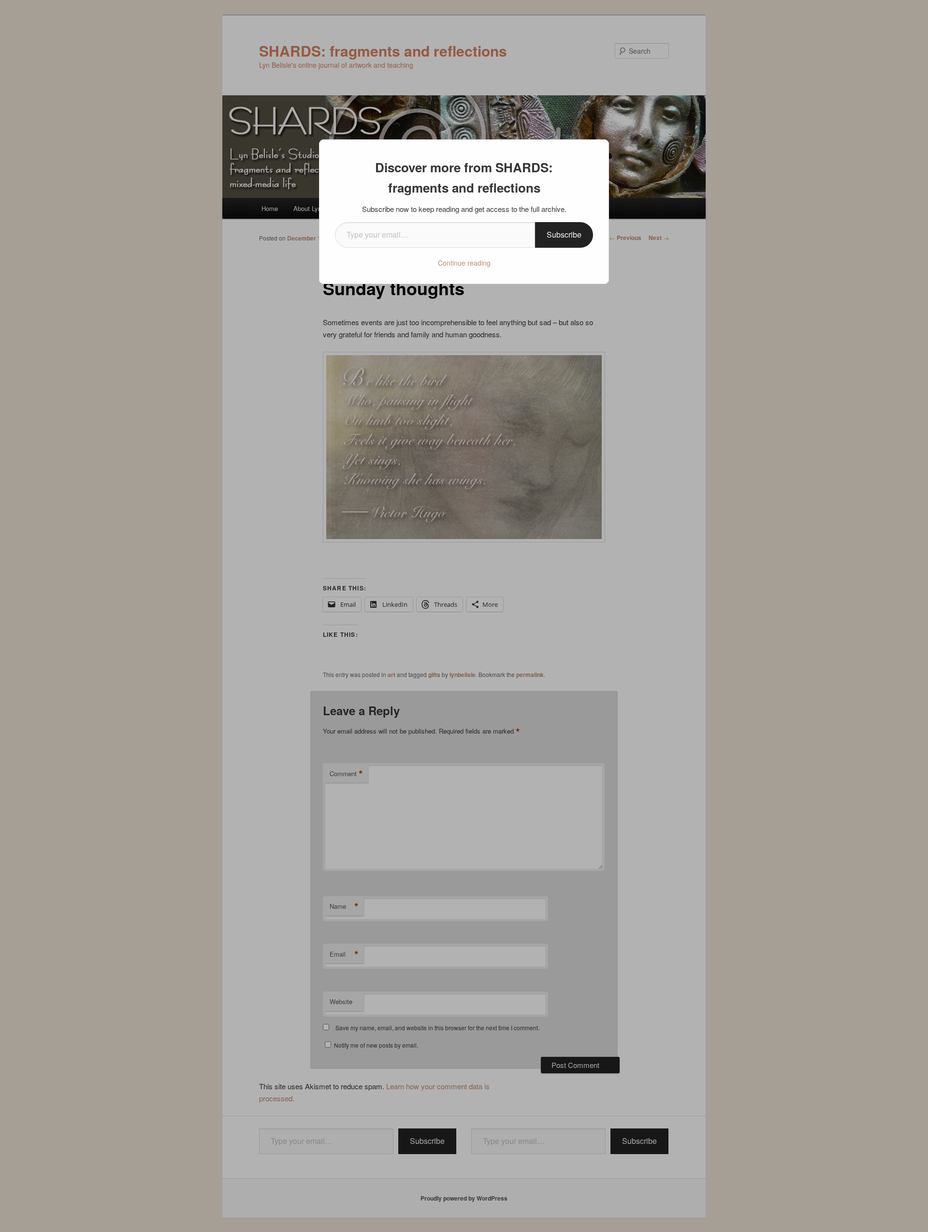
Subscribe (564, 234)
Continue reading (464, 263)
